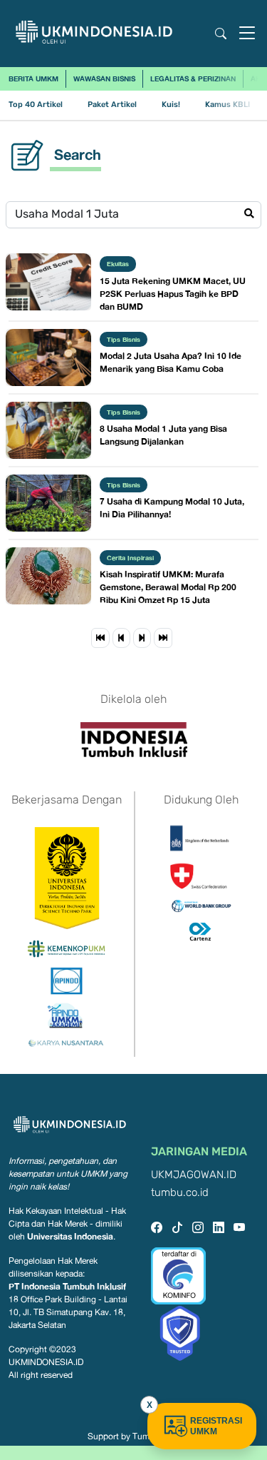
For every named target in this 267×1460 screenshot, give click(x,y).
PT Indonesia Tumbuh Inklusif (67, 1286)
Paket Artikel (112, 104)
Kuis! (171, 104)
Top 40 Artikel (36, 104)
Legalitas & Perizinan (193, 78)
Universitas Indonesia (70, 1236)
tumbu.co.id (180, 1193)
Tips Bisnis (123, 339)
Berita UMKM (33, 78)
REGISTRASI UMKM (216, 1426)
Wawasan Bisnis (104, 78)
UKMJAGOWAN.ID (193, 1175)
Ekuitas (118, 264)
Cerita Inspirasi (130, 558)
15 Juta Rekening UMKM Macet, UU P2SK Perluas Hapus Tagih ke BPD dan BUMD (173, 293)
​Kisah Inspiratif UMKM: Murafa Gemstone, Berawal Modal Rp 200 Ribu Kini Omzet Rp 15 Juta (168, 587)
